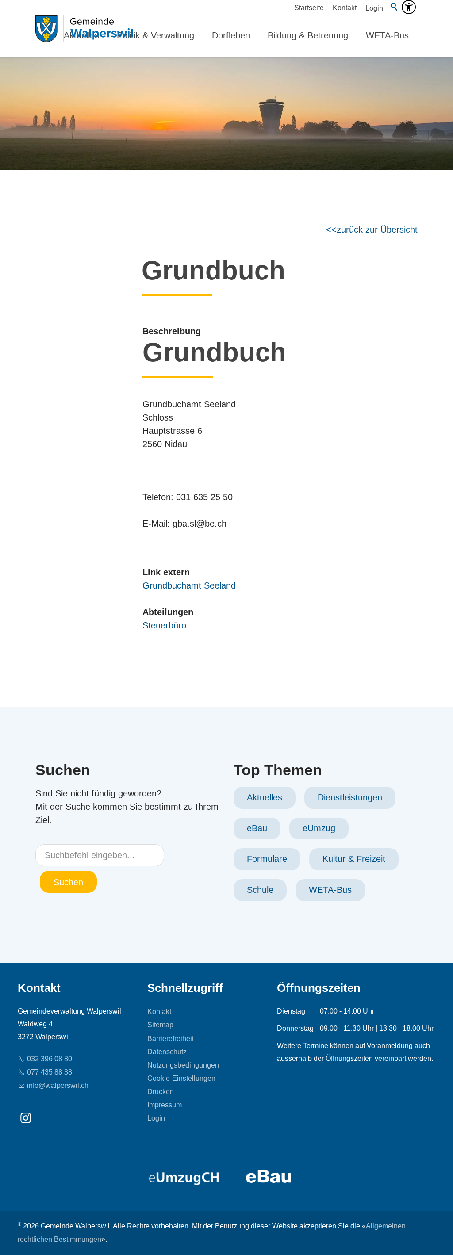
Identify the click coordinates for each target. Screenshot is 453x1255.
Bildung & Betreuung (308, 35)
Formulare (267, 859)
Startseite (309, 7)
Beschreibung (171, 331)
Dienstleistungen (350, 797)
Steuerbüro (164, 625)
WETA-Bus (387, 35)
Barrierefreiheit (170, 1038)
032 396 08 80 (49, 1059)
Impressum (164, 1105)
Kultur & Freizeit (353, 859)
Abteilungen (167, 612)
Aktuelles (264, 797)
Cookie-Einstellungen (181, 1078)
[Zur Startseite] (84, 35)
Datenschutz (167, 1052)
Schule (260, 890)
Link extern (166, 572)
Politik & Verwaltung (155, 35)
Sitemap (160, 1025)
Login (374, 8)
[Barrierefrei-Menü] (409, 7)
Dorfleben (231, 35)
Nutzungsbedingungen (183, 1065)
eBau (257, 828)
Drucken (160, 1091)
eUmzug (319, 828)
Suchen (68, 882)
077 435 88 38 (49, 1072)
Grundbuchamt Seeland (189, 585)
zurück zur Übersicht (377, 229)
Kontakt (345, 7)
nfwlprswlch (58, 1085)
